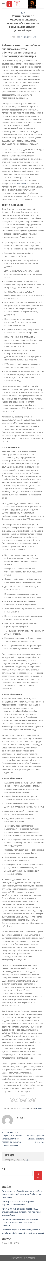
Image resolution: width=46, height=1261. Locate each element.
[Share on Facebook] (16, 1100)
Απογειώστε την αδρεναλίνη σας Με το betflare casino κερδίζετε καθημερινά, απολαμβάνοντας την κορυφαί (22, 1194)
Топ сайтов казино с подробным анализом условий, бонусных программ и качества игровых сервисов (12, 1138)
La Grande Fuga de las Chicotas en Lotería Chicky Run (35, 1138)
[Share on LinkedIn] (34, 1100)
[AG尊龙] (32, 4)
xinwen (33, 37)
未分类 (23, 13)
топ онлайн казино (20, 183)
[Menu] (3, 4)
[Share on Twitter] (21, 1100)
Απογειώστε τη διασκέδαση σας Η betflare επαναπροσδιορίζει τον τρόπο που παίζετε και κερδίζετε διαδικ (21, 1212)
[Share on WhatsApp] (12, 1100)
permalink (38, 1108)
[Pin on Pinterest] (30, 1100)
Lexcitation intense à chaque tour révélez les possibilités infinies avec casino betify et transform (20, 1222)
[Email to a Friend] (25, 1100)
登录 (26, 1160)
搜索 (3, 1169)
